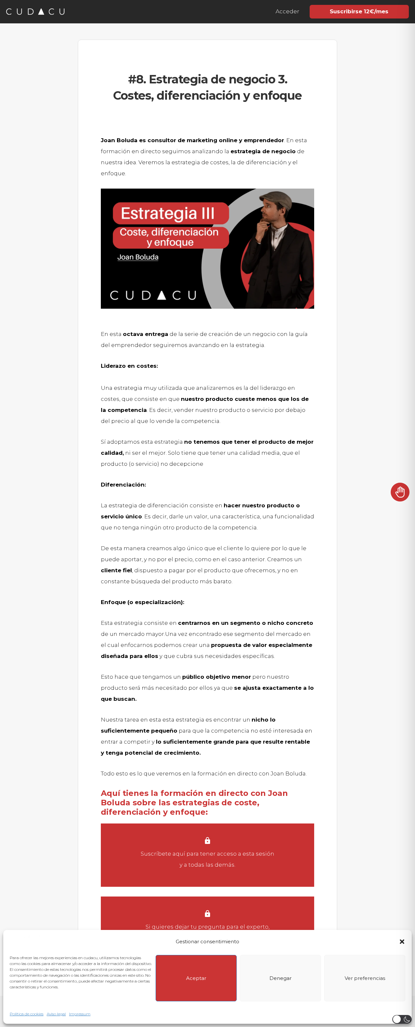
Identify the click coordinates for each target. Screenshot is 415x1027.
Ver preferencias (365, 978)
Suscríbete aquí (163, 853)
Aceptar (196, 978)
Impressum (79, 1013)
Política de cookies (26, 1013)
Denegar (280, 978)
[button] (402, 941)
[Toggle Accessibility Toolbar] (400, 495)
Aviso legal (56, 1013)
